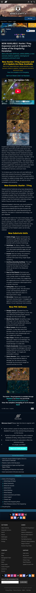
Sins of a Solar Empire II (27, 534)
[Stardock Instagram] (22, 514)
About (2, 553)
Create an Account (27, 558)
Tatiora (8, 29)
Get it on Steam (11, 76)
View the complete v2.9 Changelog (18, 72)
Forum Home (4, 21)
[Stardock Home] (6, 2)
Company (4, 550)
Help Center (26, 553)
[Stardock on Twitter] (10, 514)
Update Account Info (28, 564)
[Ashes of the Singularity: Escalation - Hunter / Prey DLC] (18, 113)
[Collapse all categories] (35, 478)
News (2, 562)
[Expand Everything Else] (1, 506)
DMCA (23, 590)
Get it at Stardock (24, 76)
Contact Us (4, 569)
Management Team (6, 558)
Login (14, 21)
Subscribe (23, 582)
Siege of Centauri (25, 543)
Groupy (3, 541)
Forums (3, 571)
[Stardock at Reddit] (11, 517)
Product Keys (26, 560)
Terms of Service (17, 590)
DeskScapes (4, 537)
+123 (3, 34)
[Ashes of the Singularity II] (18, 10)
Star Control (24, 537)
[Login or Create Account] (28, 2)
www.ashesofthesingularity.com (18, 401)
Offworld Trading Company (28, 541)
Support (25, 550)
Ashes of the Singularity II (27, 528)
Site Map (28, 590)
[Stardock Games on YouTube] (16, 514)
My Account (26, 555)
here (17, 405)
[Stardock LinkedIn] (21, 517)
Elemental (23, 530)
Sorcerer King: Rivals (26, 546)
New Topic (30, 18)
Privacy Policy (9, 590)
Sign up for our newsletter (9, 579)
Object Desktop (5, 528)
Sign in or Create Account (18, 448)
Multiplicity (4, 539)
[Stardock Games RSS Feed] (24, 517)
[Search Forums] (34, 2)
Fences (3, 534)
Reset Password (27, 562)
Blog (2, 555)
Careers (3, 560)
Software (4, 525)
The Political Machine (26, 539)
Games (23, 525)
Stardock (9, 399)
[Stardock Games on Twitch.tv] (19, 514)
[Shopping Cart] (31, 2)
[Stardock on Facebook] (13, 514)
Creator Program (5, 567)
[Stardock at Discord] (14, 517)
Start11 (3, 532)
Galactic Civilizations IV (26, 532)
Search (10, 21)
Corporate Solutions (6, 530)
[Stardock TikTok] (18, 517)
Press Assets (4, 564)
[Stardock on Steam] (25, 514)
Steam (18, 399)
